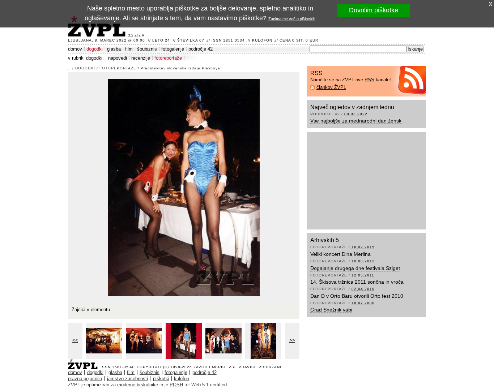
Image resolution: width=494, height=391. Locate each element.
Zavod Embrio (209, 367)
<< (75, 340)
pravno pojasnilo (85, 378)
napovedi (117, 58)
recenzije (140, 58)
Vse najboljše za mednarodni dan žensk (355, 121)
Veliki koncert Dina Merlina (340, 254)
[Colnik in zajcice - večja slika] (144, 341)
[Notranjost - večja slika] (104, 341)
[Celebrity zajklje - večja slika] (223, 341)
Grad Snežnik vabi (331, 310)
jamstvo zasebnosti (127, 378)
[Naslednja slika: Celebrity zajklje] (184, 187)
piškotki (161, 378)
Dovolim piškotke (373, 10)
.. (69, 68)
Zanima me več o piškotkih (291, 19)
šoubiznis (147, 49)
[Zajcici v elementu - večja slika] (184, 341)
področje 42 (200, 49)
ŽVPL (84, 362)
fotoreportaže (168, 58)
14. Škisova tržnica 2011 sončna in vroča (357, 282)
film (129, 49)
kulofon (181, 378)
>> (292, 340)
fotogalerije (172, 49)
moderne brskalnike (137, 384)
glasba (114, 49)
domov (75, 49)
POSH (176, 384)
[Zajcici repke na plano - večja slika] (263, 341)
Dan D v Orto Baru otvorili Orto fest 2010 (356, 296)
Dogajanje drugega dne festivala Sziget (355, 268)
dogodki (94, 49)
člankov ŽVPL (331, 87)
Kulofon (262, 40)
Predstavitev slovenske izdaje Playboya (180, 68)
